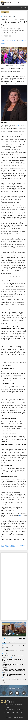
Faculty (2, 43)
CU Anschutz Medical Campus (13, 41)
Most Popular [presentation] (11, 642)
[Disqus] (14, 569)
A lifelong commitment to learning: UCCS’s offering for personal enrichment (13, 665)
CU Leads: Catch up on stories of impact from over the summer (13, 651)
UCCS (2, 41)
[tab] (4, 642)
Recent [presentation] (4, 642)
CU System (22, 41)
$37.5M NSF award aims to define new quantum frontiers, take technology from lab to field (13, 660)
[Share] (10, 36)
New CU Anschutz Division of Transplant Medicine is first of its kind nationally (13, 674)
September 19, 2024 (11, 40)
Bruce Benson (6, 546)
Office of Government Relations (6, 545)
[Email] (7, 36)
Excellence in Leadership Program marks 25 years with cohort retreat (13, 646)
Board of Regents (15, 545)
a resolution (18, 125)
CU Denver (5, 41)
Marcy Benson (12, 546)
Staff (3, 40)
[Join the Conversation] (4, 693)
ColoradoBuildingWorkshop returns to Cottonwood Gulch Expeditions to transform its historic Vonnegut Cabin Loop (13, 670)
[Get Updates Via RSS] (24, 693)
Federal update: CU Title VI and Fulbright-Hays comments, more (14, 679)
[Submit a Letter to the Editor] (17, 693)
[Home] (10, 3)
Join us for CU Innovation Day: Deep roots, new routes (13, 656)
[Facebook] (2, 36)
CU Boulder (24, 40)
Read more (21, 515)
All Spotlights (22, 638)
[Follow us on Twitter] (11, 693)
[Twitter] (5, 36)
